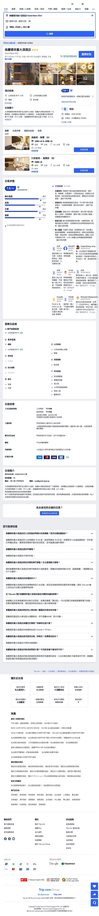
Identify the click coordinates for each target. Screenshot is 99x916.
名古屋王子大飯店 (51, 723)
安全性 (68, 848)
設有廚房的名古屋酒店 (52, 785)
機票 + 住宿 (66, 9)
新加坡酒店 (32, 804)
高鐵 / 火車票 (25, 9)
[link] (72, 4)
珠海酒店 (31, 795)
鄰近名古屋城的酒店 (18, 766)
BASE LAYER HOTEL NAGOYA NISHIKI (25, 728)
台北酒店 (57, 795)
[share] (94, 894)
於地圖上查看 (66, 122)
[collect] (94, 886)
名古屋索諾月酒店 (57, 743)
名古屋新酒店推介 (35, 785)
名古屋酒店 (72, 671)
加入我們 (38, 832)
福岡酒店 (40, 800)
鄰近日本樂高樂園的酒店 (39, 771)
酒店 (44, 671)
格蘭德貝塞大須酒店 (18, 49)
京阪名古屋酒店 (36, 723)
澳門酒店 (23, 800)
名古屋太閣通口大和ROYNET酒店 (37, 733)
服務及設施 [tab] (29, 131)
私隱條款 (38, 840)
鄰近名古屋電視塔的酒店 (70, 766)
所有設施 (8, 103)
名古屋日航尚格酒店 (18, 743)
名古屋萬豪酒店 (72, 743)
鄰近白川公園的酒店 (58, 771)
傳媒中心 (38, 828)
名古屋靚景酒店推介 (18, 785)
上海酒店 (66, 795)
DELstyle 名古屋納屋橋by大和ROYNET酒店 (68, 733)
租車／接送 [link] (39, 9)
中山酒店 (57, 800)
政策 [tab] (40, 131)
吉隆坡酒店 (76, 800)
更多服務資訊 (9, 832)
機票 (13, 9)
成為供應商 (70, 844)
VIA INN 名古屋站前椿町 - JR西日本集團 (56, 728)
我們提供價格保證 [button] (70, 56)
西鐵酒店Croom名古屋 (72, 738)
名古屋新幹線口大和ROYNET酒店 (23, 757)
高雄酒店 (42, 804)
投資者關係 (70, 824)
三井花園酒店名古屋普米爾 (38, 743)
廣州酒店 (49, 795)
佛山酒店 (66, 800)
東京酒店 (40, 795)
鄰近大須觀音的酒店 (18, 776)
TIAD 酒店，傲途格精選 (20, 723)
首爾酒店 (31, 800)
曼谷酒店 (75, 795)
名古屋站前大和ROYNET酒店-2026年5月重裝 (45, 738)
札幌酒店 (23, 804)
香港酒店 (23, 795)
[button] (77, 4)
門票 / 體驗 (52, 9)
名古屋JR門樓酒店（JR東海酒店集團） (25, 752)
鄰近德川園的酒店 (74, 771)
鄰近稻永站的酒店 (74, 776)
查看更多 (8, 120)
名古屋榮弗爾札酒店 (18, 738)
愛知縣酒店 (61, 671)
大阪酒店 (14, 800)
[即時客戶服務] (94, 902)
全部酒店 (69, 840)
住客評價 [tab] (16, 131)
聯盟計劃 (69, 832)
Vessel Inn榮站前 (17, 733)
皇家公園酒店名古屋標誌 (20, 747)
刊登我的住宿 (71, 836)
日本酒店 (51, 671)
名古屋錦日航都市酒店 (50, 752)
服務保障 (7, 828)
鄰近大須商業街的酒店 (19, 771)
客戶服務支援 (9, 824)
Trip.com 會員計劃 (73, 828)
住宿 (6, 9)
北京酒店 (49, 800)
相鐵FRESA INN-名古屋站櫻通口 (44, 747)
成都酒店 (14, 804)
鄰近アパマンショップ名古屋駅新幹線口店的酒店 (46, 776)
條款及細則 (39, 836)
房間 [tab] (7, 131)
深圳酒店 (14, 795)
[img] (22, 74)
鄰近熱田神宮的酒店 (35, 766)
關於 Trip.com (40, 824)
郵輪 (86, 9)
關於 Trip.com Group (42, 844)
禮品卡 (78, 9)
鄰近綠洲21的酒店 (52, 766)
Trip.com (37, 671)
